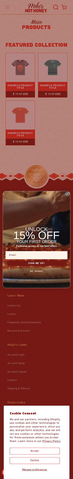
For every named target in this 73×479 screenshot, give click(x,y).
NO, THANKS (36, 271)
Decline (34, 460)
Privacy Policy (51, 441)
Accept (35, 451)
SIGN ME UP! (36, 263)
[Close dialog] (67, 193)
